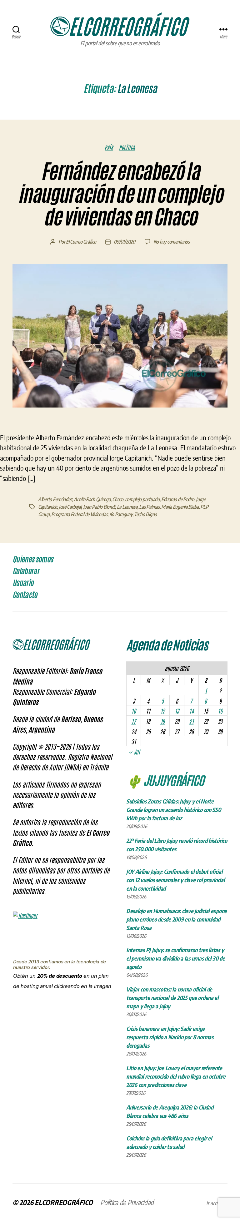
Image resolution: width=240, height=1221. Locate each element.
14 (191, 710)
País (109, 147)
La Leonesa (127, 507)
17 (133, 721)
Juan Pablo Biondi (99, 507)
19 (162, 721)
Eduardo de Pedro (177, 499)
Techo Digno (145, 514)
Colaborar (25, 571)
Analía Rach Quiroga (92, 499)
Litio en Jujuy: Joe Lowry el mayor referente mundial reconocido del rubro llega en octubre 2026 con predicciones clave (176, 1076)
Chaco (117, 499)
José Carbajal (70, 507)
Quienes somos (32, 559)
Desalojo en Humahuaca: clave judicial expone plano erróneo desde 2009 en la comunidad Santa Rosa (176, 919)
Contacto (24, 595)
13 (177, 710)
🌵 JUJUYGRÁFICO (165, 780)
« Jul (134, 751)
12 (162, 710)
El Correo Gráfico (81, 242)
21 (191, 721)
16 (220, 710)
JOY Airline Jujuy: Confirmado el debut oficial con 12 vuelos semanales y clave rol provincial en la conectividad (175, 880)
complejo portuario (142, 499)
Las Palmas (149, 507)
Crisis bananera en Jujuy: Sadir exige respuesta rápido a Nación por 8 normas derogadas (169, 1037)
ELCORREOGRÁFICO (64, 1202)
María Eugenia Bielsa (180, 507)
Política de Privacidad (127, 1202)
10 (133, 710)
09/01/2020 (124, 242)
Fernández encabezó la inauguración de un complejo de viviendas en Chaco (120, 194)
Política (127, 147)
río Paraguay (120, 514)
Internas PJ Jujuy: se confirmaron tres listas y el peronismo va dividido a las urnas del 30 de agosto (175, 958)
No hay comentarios (171, 242)
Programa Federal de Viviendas (79, 514)
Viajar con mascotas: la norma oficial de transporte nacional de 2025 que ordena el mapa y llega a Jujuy (172, 998)
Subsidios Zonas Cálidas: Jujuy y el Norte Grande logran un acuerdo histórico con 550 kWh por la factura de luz (173, 810)
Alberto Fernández (55, 499)
